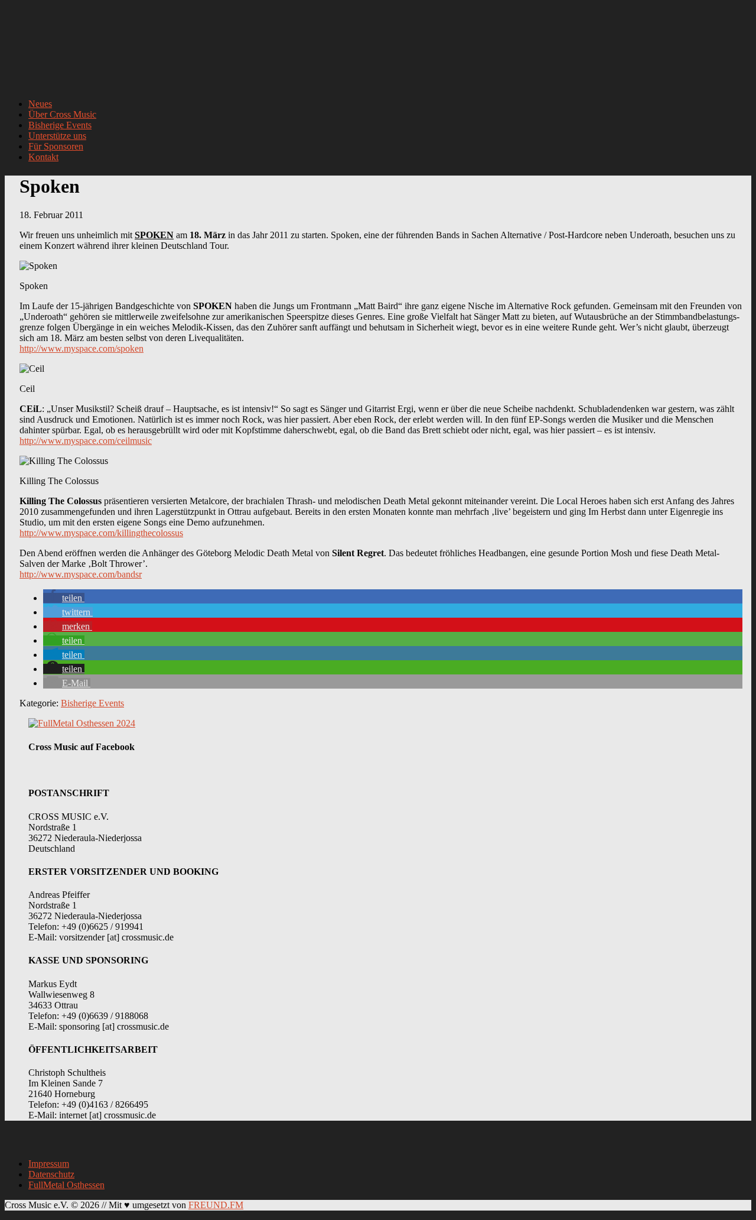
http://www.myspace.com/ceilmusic (85, 441)
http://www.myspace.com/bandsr (80, 574)
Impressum (48, 1164)
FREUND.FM (215, 1205)
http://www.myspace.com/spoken (81, 348)
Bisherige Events (92, 703)
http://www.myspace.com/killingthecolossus (101, 533)
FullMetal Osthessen (66, 1185)
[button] (63, 598)
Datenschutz (51, 1174)
